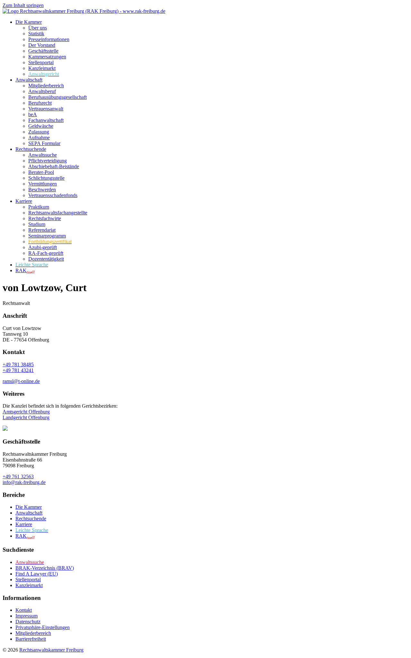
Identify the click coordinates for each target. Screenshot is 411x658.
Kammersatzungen (47, 56)
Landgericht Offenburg (26, 417)
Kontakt (23, 610)
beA (32, 114)
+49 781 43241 (18, 370)
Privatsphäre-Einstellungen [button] (42, 627)
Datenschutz (27, 621)
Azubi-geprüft (42, 247)
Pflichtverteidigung (47, 160)
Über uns (37, 27)
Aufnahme (39, 137)
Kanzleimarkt (42, 68)
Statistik (36, 33)
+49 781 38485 (18, 364)
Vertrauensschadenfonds (52, 195)
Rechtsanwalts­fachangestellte (57, 212)
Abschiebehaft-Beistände (53, 166)
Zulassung (38, 131)
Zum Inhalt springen (23, 5)
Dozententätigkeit (46, 259)
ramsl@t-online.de (21, 381)
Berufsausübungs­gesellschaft (57, 97)
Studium (36, 224)
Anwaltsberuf (42, 91)
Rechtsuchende (30, 149)
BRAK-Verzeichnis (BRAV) (44, 568)
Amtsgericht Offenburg (26, 411)
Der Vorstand (41, 45)
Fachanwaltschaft (46, 120)
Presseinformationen (48, 39)
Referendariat (42, 230)
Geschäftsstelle (43, 51)
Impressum (26, 616)
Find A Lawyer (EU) (36, 573)
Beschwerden (42, 189)
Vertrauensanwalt (45, 108)
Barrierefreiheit (30, 639)
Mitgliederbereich (46, 85)
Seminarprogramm (47, 235)
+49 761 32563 (18, 476)
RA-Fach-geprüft (45, 253)
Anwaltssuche (42, 155)
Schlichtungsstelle (46, 178)
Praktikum (38, 207)
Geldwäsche (40, 126)
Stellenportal (41, 62)
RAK (25, 270)
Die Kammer (28, 22)
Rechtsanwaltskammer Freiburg (51, 650)
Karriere (23, 201)
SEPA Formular (44, 143)
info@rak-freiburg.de (24, 482)
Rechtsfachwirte (44, 218)
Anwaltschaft (28, 79)
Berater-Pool (41, 172)
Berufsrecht (40, 103)
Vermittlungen (42, 183)
